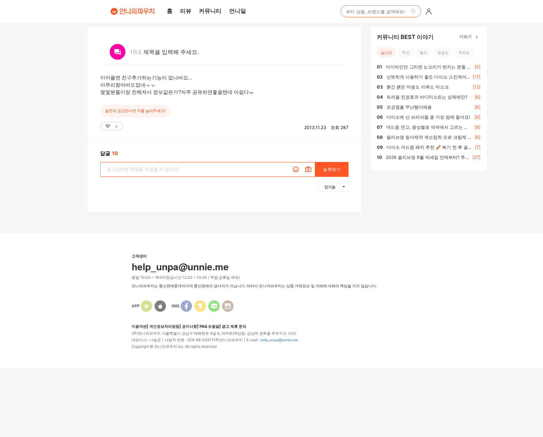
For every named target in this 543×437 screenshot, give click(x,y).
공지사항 (189, 326)
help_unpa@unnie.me (279, 339)
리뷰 (185, 11)
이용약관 (139, 326)
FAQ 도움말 (209, 326)
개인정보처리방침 (164, 326)
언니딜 (237, 11)
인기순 (330, 187)
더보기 (466, 36)
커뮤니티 (210, 11)
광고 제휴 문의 (234, 326)
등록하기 (332, 169)
